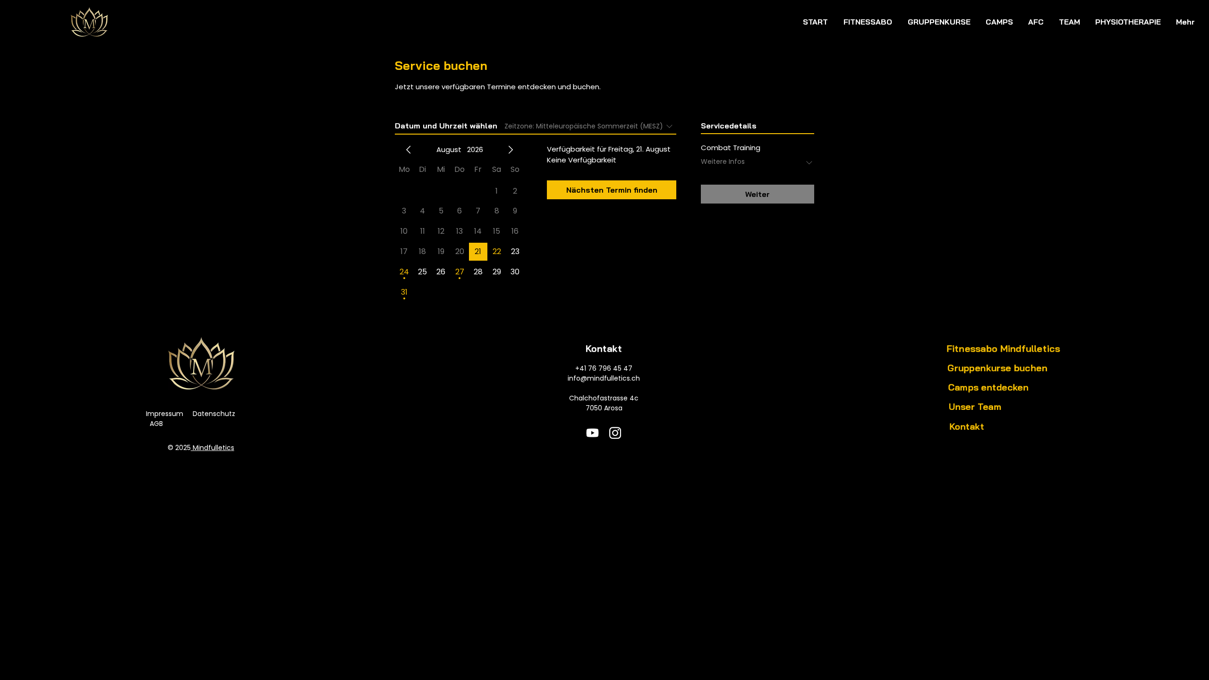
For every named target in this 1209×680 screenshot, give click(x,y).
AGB (156, 423)
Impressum (164, 413)
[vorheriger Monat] (408, 149)
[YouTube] (592, 433)
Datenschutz (214, 413)
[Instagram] (615, 433)
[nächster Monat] (510, 149)
